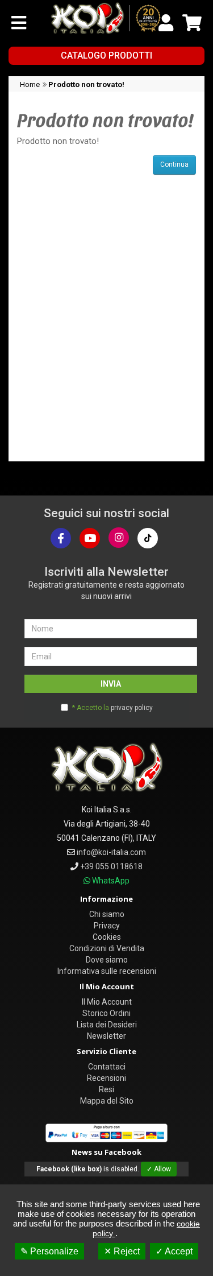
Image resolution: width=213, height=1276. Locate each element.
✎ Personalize (49, 1251)
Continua (174, 164)
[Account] (165, 22)
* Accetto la (112, 708)
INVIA (111, 683)
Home (30, 84)
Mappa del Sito (106, 1100)
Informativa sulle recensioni (106, 971)
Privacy (107, 925)
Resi (106, 1089)
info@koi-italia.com (111, 852)
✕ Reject (122, 1251)
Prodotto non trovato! (86, 84)
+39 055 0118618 (111, 866)
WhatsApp (111, 880)
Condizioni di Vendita (106, 948)
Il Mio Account (107, 1001)
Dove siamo (107, 959)
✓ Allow (159, 1169)
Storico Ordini (106, 1013)
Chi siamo (106, 914)
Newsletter (106, 1035)
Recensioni (106, 1078)
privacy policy (132, 708)
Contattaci (107, 1066)
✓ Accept (174, 1251)
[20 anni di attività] (148, 18)
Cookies (107, 936)
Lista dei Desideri (107, 1024)
